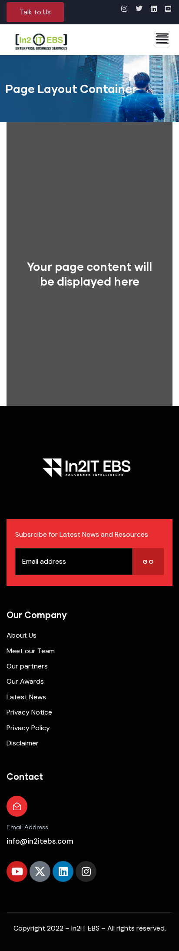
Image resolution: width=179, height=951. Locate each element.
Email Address (27, 828)
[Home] (86, 467)
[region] (89, 891)
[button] (35, 12)
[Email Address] (17, 806)
